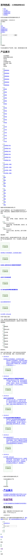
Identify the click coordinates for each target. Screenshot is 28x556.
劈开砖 (21, 494)
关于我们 (5, 10)
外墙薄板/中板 (7, 495)
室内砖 (23, 495)
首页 (4, 8)
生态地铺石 (6, 494)
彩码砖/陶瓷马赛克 (14, 494)
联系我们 (5, 14)
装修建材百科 (6, 13)
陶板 (20, 495)
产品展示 (8, 490)
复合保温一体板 (15, 495)
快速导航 (8, 499)
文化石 (24, 494)
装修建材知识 (6, 11)
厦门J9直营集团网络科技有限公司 (17, 519)
